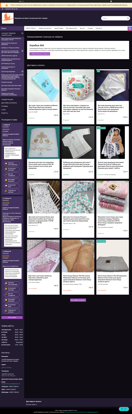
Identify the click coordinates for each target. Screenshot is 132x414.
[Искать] (128, 18)
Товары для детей (44, 28)
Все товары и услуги (77, 300)
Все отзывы (12, 317)
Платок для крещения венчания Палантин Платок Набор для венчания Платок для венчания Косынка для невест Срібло (111, 165)
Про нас (82, 28)
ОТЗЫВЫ (4, 106)
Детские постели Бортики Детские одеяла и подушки (10, 51)
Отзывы (90, 28)
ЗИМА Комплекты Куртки (40, 54)
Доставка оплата (71, 28)
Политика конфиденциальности (89, 412)
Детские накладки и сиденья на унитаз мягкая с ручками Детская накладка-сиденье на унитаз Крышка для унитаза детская (78, 108)
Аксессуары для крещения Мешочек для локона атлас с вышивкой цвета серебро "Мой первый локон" (12, 153)
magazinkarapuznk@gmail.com (10, 383)
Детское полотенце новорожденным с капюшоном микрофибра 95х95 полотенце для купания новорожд (12, 240)
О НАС (3, 109)
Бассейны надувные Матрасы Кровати (10, 89)
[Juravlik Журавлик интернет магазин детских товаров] (8, 18)
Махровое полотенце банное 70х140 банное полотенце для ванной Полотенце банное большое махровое (12, 273)
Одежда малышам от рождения (8, 67)
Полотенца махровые (8, 71)
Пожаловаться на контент (72, 412)
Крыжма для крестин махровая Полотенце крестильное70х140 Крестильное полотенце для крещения (41, 165)
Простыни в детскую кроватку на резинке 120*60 (11, 39)
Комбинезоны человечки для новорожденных (10, 59)
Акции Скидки (58, 28)
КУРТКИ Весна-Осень (8, 63)
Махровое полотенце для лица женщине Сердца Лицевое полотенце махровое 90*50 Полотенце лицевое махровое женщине (110, 221)
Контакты (99, 28)
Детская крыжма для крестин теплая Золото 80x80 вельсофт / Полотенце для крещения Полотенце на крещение (111, 108)
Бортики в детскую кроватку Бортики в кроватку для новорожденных (40, 278)
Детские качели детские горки (11, 85)
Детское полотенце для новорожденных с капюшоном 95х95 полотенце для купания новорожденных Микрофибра (12, 229)
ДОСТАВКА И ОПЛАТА (9, 103)
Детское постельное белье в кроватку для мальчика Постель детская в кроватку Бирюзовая (76, 219)
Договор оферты (31, 404)
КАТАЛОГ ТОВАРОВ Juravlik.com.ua (8, 34)
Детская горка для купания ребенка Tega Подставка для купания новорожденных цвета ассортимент (43, 107)
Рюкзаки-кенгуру (6, 82)
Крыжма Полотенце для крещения (9, 43)
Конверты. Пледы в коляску (10, 47)
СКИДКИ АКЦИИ (7, 99)
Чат (125, 409)
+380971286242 (31, 28)
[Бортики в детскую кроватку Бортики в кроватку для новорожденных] (43, 256)
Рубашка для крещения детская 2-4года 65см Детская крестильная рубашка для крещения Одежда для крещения (78, 165)
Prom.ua (74, 410)
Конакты (4, 113)
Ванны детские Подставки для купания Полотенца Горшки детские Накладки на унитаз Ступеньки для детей (11, 77)
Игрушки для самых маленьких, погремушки (9, 94)
